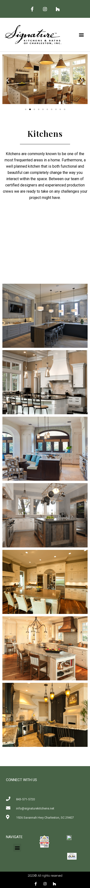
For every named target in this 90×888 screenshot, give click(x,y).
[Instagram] (45, 9)
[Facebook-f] (32, 9)
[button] (81, 35)
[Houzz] (57, 9)
